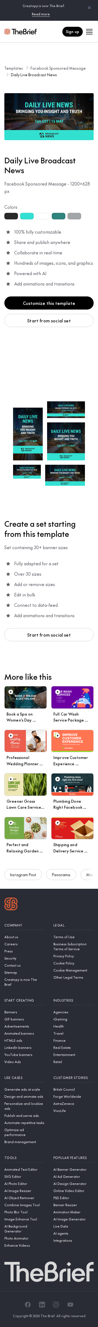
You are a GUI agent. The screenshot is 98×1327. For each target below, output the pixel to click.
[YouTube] (70, 1304)
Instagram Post (23, 874)
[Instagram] (56, 1304)
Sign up (72, 31)
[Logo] (11, 905)
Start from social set (49, 320)
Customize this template (49, 303)
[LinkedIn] (42, 1304)
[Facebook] (27, 1304)
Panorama (61, 874)
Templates (13, 68)
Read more (41, 14)
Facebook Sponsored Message (58, 68)
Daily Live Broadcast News (34, 74)
